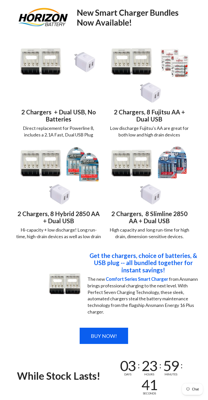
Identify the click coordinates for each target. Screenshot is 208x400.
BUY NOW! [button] (104, 336)
